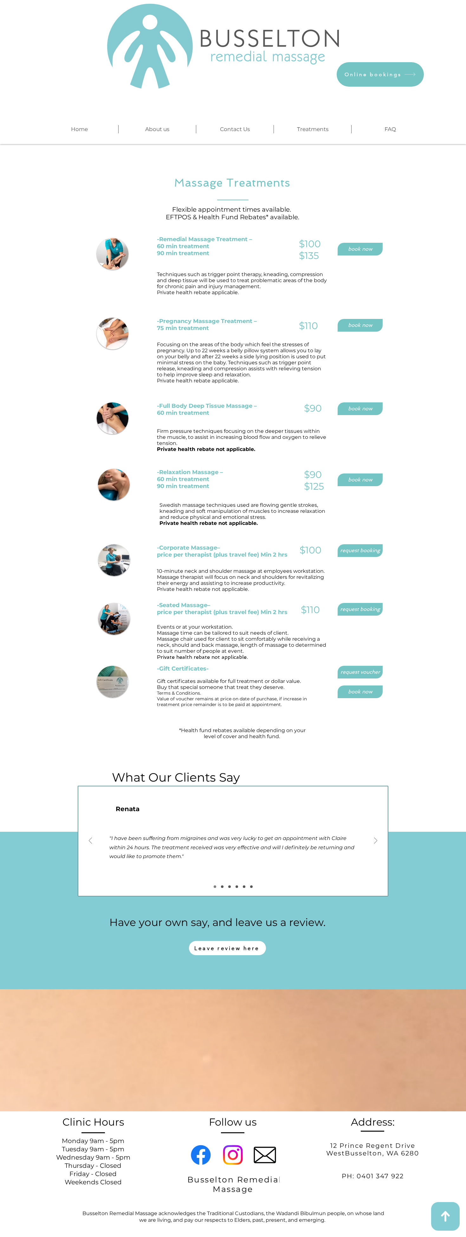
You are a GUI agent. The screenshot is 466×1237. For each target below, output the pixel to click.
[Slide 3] (229, 886)
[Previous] (90, 841)
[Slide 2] (222, 886)
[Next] (375, 841)
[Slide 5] (244, 886)
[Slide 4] (237, 886)
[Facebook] (201, 1155)
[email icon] (265, 1155)
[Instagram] (233, 1155)
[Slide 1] (215, 886)
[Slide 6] (251, 886)
